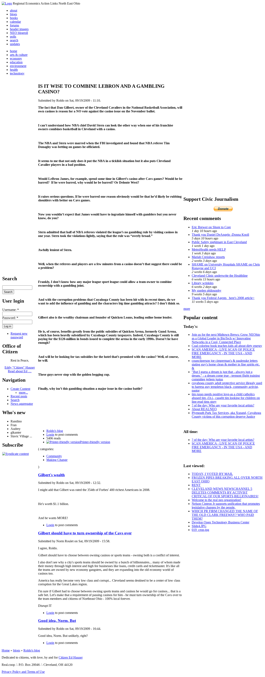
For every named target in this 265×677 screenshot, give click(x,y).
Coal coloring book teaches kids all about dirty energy (227, 346)
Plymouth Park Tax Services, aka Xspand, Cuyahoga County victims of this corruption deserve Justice (226, 414)
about (13, 10)
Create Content (20, 389)
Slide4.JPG (199, 526)
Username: (10, 309)
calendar (15, 21)
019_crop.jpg (200, 529)
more (186, 308)
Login (50, 434)
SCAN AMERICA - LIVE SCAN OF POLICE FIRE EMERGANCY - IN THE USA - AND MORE (223, 353)
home (13, 51)
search (14, 40)
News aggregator (22, 403)
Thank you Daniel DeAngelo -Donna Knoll (220, 234)
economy (16, 58)
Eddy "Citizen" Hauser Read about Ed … (20, 369)
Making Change (56, 460)
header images (19, 29)
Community (54, 456)
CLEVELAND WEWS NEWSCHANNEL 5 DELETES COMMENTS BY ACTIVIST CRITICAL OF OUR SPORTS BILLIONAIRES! (225, 492)
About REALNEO (204, 409)
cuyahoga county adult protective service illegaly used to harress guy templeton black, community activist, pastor (227, 386)
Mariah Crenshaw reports (208, 257)
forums (14, 25)
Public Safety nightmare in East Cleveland (219, 242)
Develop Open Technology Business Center (220, 522)
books (14, 18)
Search (15, 400)
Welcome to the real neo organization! (216, 500)
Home (6, 650)
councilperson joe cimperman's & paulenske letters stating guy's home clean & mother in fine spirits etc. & (226, 364)
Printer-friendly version (95, 442)
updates (15, 44)
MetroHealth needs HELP (209, 249)
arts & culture (19, 55)
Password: (10, 318)
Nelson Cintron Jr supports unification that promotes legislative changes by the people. (226, 505)
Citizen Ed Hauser (71, 657)
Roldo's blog (54, 431)
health (14, 69)
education (16, 62)
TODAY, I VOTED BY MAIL (212, 474)
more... (23, 392)
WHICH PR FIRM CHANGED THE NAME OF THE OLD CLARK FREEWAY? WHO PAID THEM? (225, 514)
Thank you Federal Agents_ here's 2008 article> (223, 298)
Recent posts (19, 396)
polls (13, 36)
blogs (13, 14)
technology (17, 73)
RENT (196, 485)
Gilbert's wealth (51, 475)
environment (18, 66)
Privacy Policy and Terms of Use (23, 671)
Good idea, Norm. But (57, 620)
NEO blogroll (19, 33)
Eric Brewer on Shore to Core (211, 227)
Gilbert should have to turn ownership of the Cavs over (85, 533)
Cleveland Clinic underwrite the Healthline (220, 275)
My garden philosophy (206, 290)
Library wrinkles (202, 283)
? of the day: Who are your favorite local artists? (223, 405)
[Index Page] (7, 3)
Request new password (19, 335)
